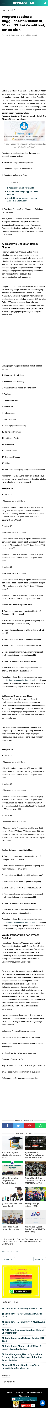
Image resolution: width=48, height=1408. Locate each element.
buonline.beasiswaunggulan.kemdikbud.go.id (20, 680)
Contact (19, 1393)
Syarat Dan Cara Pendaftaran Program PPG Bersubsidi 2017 (35, 1155)
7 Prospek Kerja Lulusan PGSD (32, 1205)
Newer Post (8, 1259)
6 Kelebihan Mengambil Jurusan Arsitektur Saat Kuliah (22, 199)
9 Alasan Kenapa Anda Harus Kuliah (12, 1205)
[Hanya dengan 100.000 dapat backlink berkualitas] (21, 1297)
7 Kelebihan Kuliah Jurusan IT (20, 188)
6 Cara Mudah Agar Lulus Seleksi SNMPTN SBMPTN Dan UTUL (35, 1180)
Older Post (39, 1259)
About (9, 1393)
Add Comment (31, 35)
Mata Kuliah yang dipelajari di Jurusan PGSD (11, 1155)
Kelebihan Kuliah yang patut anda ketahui (22, 193)
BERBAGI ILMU (24, 3)
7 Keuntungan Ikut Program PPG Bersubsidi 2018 (10, 1180)
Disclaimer (24, 1396)
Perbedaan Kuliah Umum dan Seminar (11, 1228)
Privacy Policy (33, 1393)
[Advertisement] (24, 63)
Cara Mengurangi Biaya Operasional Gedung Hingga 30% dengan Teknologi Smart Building (22, 1357)
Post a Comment (10, 1251)
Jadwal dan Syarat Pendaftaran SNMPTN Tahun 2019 (35, 1229)
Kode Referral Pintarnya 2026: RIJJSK (23, 1308)
